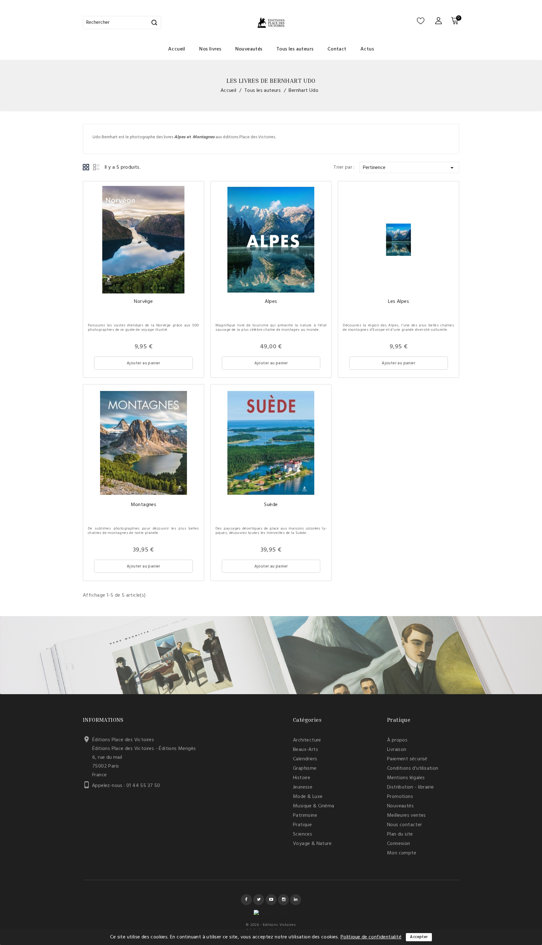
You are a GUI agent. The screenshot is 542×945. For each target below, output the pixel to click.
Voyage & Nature (312, 844)
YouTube (271, 899)
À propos (397, 740)
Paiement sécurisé (407, 759)
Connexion (398, 844)
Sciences (302, 834)
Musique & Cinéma (313, 806)
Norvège (143, 301)
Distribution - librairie (410, 787)
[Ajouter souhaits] (179, 206)
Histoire (301, 778)
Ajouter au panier (143, 363)
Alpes (271, 301)
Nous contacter (404, 825)
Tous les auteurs (294, 49)
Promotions (400, 797)
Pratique (302, 825)
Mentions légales (406, 778)
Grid (86, 167)
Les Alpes (398, 301)
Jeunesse (302, 787)
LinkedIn (295, 899)
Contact (337, 49)
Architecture (307, 740)
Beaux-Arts (305, 750)
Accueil (176, 49)
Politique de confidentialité (371, 937)
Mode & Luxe (307, 797)
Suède (271, 504)
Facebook (246, 899)
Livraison (396, 750)
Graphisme (305, 768)
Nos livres (210, 49)
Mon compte (401, 853)
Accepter (419, 937)
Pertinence (409, 168)
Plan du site (400, 834)
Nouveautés (249, 49)
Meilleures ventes (406, 815)
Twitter (258, 899)
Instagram (283, 899)
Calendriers (305, 759)
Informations (103, 719)
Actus (367, 49)
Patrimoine (305, 815)
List (96, 167)
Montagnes (144, 504)
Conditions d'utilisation (412, 768)
